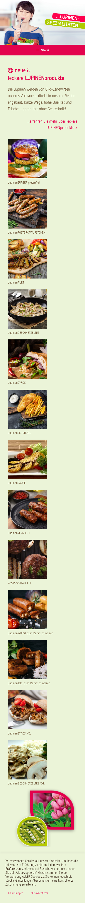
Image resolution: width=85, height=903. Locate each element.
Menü (45, 50)
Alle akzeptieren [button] (40, 893)
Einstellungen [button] (15, 893)
